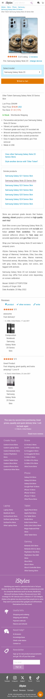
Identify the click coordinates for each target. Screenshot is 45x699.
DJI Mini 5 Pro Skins (31, 463)
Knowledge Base (19, 637)
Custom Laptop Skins (11, 448)
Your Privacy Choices (32, 696)
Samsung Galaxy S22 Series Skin (19, 190)
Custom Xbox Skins (10, 463)
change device (36, 61)
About (15, 690)
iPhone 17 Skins (29, 496)
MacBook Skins (9, 513)
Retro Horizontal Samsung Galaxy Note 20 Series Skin (11, 396)
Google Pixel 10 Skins (31, 486)
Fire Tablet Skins (30, 516)
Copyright (14, 696)
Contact (30, 690)
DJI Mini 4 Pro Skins (31, 460)
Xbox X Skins (28, 564)
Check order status (19, 640)
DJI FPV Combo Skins (31, 448)
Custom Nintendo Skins (12, 451)
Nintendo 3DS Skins (31, 546)
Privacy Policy (21, 696)
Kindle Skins (28, 519)
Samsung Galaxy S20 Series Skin (19, 194)
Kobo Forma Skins (30, 522)
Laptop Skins (8, 510)
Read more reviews (35, 434)
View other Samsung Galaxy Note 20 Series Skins (20, 155)
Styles (9, 3)
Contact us (17, 643)
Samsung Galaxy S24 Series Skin (19, 199)
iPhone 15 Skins (29, 490)
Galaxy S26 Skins (30, 483)
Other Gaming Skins (31, 571)
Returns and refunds (20, 624)
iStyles (3, 7)
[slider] (12, 57)
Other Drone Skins (30, 466)
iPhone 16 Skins (29, 493)
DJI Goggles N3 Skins (31, 454)
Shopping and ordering (21, 614)
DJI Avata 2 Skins (30, 445)
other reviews (25, 304)
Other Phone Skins (30, 499)
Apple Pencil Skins (30, 510)
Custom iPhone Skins (11, 466)
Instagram (15, 681)
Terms (9, 696)
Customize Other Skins (11, 469)
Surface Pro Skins (10, 522)
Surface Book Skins (10, 516)
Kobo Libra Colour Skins (32, 525)
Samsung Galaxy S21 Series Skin (19, 176)
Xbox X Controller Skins (32, 567)
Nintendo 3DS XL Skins (32, 549)
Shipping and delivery (20, 617)
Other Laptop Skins (10, 525)
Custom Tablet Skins (11, 460)
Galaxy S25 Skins (30, 480)
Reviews (22, 690)
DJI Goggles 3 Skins (31, 451)
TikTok (38, 681)
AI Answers (17, 634)
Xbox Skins (28, 561)
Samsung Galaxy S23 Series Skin (19, 185)
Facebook (7, 681)
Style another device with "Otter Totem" (21, 161)
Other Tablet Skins (30, 535)
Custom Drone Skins (11, 445)
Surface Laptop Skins (11, 519)
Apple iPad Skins (30, 513)
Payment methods (19, 621)
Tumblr (30, 681)
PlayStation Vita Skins (31, 552)
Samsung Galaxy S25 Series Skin (19, 204)
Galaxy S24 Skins (30, 477)
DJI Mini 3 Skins (29, 457)
